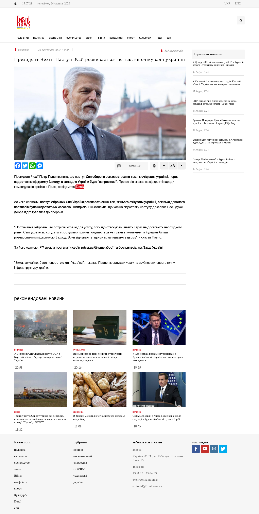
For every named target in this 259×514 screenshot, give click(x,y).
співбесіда (80, 462)
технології (80, 475)
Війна (18, 475)
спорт (18, 488)
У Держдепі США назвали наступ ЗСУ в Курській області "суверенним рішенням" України (38, 357)
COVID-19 (80, 469)
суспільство (22, 462)
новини (78, 449)
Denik (80, 187)
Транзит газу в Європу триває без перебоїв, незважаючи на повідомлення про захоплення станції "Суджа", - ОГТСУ (40, 419)
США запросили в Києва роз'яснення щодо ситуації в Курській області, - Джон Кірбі (157, 417)
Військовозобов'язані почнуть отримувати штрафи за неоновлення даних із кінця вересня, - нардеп (97, 357)
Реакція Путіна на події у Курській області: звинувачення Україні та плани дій (214, 160)
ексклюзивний (82, 456)
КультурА (20, 495)
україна (78, 482)
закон (17, 469)
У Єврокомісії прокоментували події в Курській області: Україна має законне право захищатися (158, 357)
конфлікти (20, 482)
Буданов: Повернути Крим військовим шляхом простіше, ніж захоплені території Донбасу (216, 122)
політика (19, 449)
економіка (20, 456)
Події (17, 501)
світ (16, 508)
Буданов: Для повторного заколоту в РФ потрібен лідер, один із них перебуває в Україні (218, 141)
